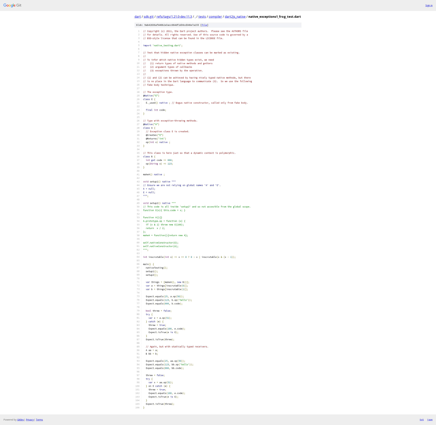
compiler (215, 17)
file (204, 25)
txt (422, 419)
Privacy (30, 419)
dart (138, 17)
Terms (39, 419)
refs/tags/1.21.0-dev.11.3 (174, 17)
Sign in (429, 5)
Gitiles (20, 419)
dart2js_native (235, 17)
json (430, 419)
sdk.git (149, 17)
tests (202, 17)
